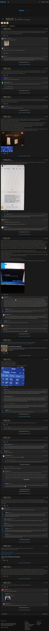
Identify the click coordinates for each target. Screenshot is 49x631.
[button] (12, 138)
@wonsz (6, 514)
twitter (38, 624)
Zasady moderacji (28, 625)
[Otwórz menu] (48, 2)
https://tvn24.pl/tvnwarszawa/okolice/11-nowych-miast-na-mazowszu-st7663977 (16, 343)
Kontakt (26, 622)
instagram (39, 623)
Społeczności (28, 628)
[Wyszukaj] (40, 2)
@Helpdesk (6, 57)
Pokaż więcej (26, 479)
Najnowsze (11, 26)
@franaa (7, 530)
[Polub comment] (47, 38)
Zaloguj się (43, 1)
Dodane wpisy (4, 26)
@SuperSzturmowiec (9, 472)
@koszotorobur (8, 461)
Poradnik (27, 627)
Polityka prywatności (29, 624)
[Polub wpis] (47, 29)
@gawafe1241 (7, 310)
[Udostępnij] (7, 35)
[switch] (7, 2)
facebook (39, 622)
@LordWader (7, 595)
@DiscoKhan (7, 485)
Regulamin (27, 623)
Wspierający (27, 629)
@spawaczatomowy (9, 411)
